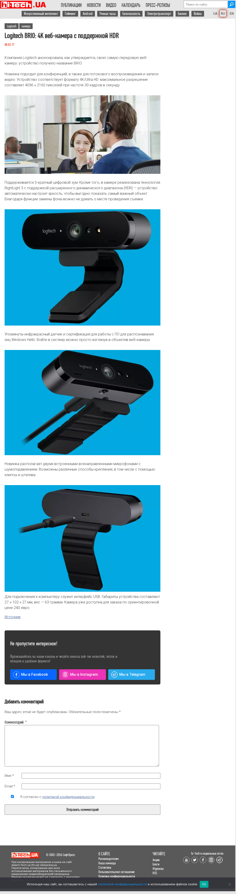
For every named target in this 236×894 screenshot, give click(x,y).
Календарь (131, 5)
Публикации (71, 5)
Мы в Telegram (132, 674)
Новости (94, 5)
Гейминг (70, 13)
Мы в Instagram (84, 674)
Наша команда (107, 863)
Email (10, 786)
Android (88, 13)
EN (232, 13)
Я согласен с (57, 797)
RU (223, 13)
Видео (111, 5)
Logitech (11, 26)
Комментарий (12, 722)
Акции (156, 860)
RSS (155, 873)
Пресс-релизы (158, 5)
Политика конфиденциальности (116, 876)
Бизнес (182, 13)
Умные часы (108, 13)
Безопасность (131, 13)
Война (198, 13)
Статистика (104, 867)
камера (26, 26)
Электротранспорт (159, 13)
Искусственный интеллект (41, 13)
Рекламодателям (108, 858)
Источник (13, 617)
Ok (204, 884)
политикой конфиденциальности (68, 797)
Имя (9, 776)
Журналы (158, 868)
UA (215, 13)
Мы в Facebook (34, 674)
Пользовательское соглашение (116, 872)
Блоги (156, 864)
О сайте (104, 853)
